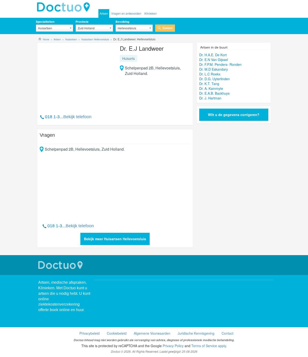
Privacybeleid (89, 333)
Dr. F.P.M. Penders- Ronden (220, 64)
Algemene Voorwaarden (152, 333)
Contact (227, 333)
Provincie (82, 21)
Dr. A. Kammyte (211, 88)
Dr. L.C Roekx (209, 74)
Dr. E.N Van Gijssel (213, 59)
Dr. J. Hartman (210, 98)
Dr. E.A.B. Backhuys (214, 93)
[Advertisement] (76, 76)
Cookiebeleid (117, 333)
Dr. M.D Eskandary (213, 69)
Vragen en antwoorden (126, 13)
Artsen (104, 13)
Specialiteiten (45, 21)
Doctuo (61, 265)
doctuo (64, 7)
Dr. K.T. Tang (209, 83)
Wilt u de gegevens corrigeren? (233, 114)
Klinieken (150, 13)
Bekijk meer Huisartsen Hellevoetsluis (115, 238)
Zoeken (167, 28)
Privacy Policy (173, 345)
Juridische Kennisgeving (196, 333)
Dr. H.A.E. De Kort (213, 54)
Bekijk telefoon (77, 116)
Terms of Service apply (208, 345)
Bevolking (122, 21)
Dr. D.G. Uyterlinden (214, 78)
